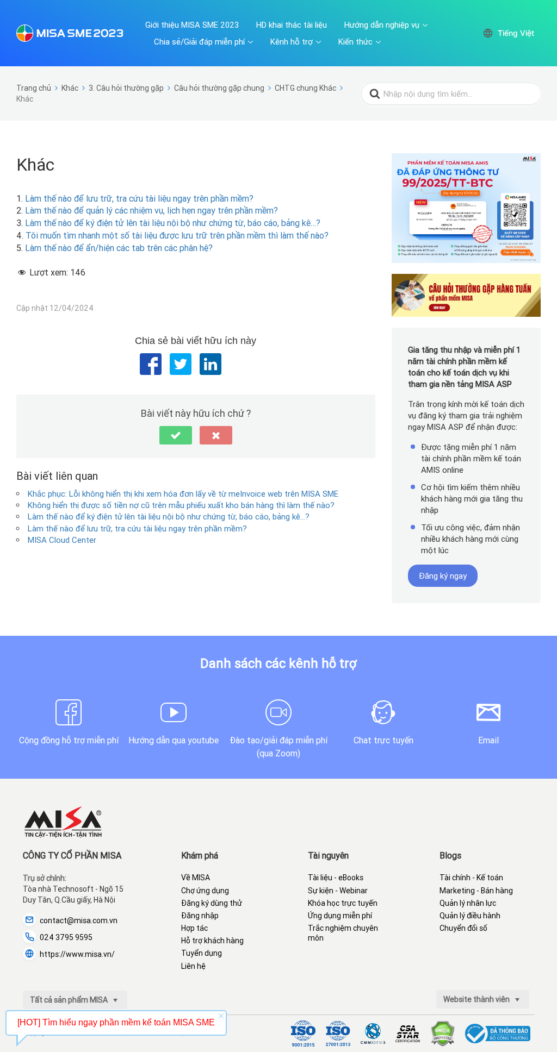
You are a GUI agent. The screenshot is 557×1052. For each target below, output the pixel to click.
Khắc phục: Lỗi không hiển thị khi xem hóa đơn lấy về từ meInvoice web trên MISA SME (183, 494)
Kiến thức (355, 41)
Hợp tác (194, 928)
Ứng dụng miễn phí (340, 915)
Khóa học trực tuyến (342, 903)
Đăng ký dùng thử (211, 903)
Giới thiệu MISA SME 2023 (192, 25)
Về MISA (195, 877)
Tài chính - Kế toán (471, 877)
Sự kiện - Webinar (338, 891)
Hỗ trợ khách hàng (212, 940)
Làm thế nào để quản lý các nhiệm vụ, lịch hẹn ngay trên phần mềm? (151, 210)
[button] (175, 435)
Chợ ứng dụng (205, 891)
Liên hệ (193, 966)
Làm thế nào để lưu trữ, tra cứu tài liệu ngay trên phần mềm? (139, 198)
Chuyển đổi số (463, 928)
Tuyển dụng (201, 953)
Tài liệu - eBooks (335, 877)
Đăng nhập (200, 915)
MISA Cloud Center (62, 540)
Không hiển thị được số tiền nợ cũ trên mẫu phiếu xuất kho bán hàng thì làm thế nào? (181, 505)
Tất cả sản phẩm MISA (69, 1000)
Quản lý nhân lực (468, 903)
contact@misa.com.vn (78, 920)
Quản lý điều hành (470, 915)
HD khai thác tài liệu (291, 25)
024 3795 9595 (66, 937)
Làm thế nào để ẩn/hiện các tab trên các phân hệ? (119, 247)
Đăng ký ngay (443, 576)
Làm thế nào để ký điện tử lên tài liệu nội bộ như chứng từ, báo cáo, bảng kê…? (172, 222)
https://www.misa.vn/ (77, 954)
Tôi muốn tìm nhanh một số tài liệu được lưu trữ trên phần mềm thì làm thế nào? (177, 235)
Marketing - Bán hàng (476, 891)
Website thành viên (477, 999)
